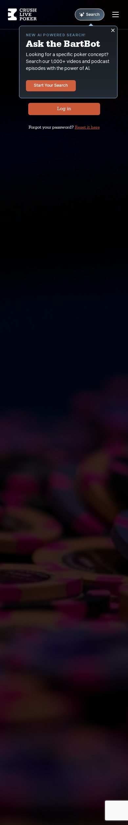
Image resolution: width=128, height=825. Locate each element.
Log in (64, 109)
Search (93, 15)
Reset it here (87, 127)
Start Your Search (51, 86)
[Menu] (115, 14)
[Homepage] (22, 14)
